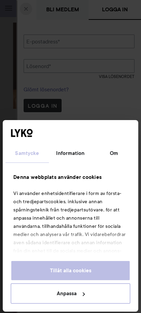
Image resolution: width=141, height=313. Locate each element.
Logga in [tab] (115, 9)
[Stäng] (26, 9)
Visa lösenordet (116, 76)
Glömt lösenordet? (46, 89)
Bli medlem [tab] (62, 9)
